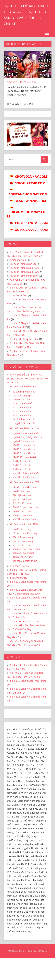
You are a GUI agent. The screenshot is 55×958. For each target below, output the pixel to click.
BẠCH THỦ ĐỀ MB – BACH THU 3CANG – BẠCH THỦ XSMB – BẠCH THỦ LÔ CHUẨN (27, 378)
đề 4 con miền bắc (22, 407)
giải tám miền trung (23, 541)
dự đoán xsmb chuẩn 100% (24, 267)
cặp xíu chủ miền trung (25, 533)
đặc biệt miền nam (22, 495)
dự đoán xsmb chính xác (23, 263)
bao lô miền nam (21, 491)
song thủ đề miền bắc (24, 423)
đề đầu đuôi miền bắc (24, 419)
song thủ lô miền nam (24, 519)
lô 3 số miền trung (22, 545)
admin (30, 103)
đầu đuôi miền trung (23, 552)
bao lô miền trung (22, 529)
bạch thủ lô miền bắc (22, 82)
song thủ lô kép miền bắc (26, 473)
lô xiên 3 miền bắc (22, 465)
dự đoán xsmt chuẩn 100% (24, 275)
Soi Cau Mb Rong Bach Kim (24, 339)
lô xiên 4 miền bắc (22, 469)
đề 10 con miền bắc (23, 403)
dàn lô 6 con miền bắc (24, 449)
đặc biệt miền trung (23, 537)
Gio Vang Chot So (19, 565)
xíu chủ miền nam (22, 511)
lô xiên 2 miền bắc (22, 461)
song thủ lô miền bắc (24, 477)
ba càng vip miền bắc (24, 391)
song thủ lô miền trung (25, 560)
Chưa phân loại (18, 259)
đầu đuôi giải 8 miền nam (26, 507)
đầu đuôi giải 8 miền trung (26, 549)
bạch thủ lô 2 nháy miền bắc (27, 437)
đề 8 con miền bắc (22, 415)
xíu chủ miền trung (23, 556)
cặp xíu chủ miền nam (24, 487)
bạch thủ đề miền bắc (24, 399)
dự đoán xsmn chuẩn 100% (24, 271)
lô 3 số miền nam (22, 503)
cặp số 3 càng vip (22, 395)
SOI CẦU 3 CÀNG (19, 295)
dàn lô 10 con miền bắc (25, 457)
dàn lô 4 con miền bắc (24, 445)
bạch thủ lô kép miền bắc (26, 433)
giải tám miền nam (22, 499)
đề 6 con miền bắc (22, 411)
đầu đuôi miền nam (23, 515)
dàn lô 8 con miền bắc (24, 453)
